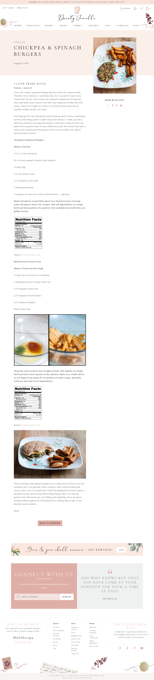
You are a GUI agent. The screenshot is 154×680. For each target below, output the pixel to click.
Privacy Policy (67, 678)
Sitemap (89, 678)
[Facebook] (112, 106)
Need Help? (22, 8)
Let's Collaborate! (94, 637)
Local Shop (57, 639)
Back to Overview (50, 523)
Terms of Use (79, 678)
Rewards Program (56, 635)
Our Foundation (58, 630)
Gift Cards (8, 8)
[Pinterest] (116, 106)
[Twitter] (121, 106)
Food (17, 42)
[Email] (108, 106)
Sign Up (66, 597)
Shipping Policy (76, 636)
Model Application (94, 642)
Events (55, 642)
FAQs (73, 632)
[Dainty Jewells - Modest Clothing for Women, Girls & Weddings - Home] (77, 14)
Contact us (23, 642)
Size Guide (75, 645)
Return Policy (76, 639)
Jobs (54, 648)
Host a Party (94, 646)
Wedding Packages (93, 631)
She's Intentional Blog (131, 626)
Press (55, 645)
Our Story (56, 627)
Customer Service (74, 628)
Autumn (33, 2)
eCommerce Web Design (89, 675)
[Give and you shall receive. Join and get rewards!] (77, 549)
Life (23, 42)
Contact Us (75, 653)
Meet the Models (74, 649)
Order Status (75, 642)
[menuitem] (17, 26)
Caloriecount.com (31, 255)
